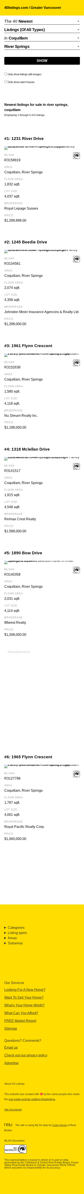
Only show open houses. (21, 82)
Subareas (15, 943)
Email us (11, 1047)
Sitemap (10, 1028)
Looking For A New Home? (24, 990)
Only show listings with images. (25, 74)
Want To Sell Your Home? (24, 997)
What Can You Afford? (21, 1013)
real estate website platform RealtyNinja (32, 1099)
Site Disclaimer (13, 1109)
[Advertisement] (42, 697)
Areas (12, 938)
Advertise (11, 1063)
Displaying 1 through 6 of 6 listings (24, 115)
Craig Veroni (59, 1125)
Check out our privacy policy (25, 1055)
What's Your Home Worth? (24, 1005)
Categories (16, 927)
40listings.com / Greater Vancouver (32, 7)
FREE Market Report (20, 1021)
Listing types (17, 933)
